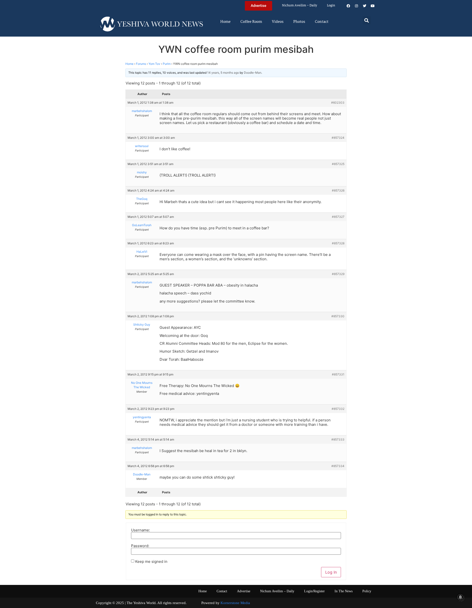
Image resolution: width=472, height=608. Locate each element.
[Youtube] (372, 5)
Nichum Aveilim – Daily (299, 5)
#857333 (337, 439)
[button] (367, 20)
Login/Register (314, 591)
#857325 (338, 164)
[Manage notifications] (460, 597)
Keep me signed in (151, 561)
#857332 (338, 409)
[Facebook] (348, 5)
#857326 (338, 190)
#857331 (338, 374)
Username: (140, 530)
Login (331, 5)
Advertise (243, 591)
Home (225, 22)
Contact (321, 22)
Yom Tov (154, 64)
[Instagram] (356, 5)
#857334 (337, 466)
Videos (277, 22)
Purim (167, 64)
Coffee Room (251, 22)
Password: (140, 546)
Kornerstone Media (235, 603)
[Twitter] (364, 5)
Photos (299, 22)
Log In (331, 572)
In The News (344, 591)
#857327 (338, 217)
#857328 (338, 243)
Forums (141, 64)
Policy (366, 591)
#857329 (338, 274)
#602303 (337, 102)
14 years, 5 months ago (223, 72)
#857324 (338, 137)
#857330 (337, 316)
